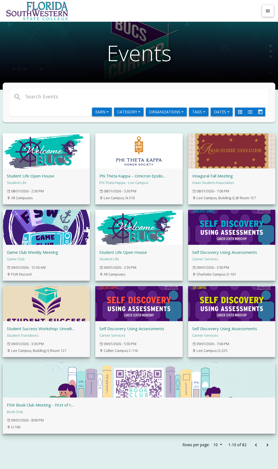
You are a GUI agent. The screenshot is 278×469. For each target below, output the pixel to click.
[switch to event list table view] (250, 112)
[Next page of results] (267, 445)
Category (127, 111)
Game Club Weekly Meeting (32, 252)
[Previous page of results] (256, 445)
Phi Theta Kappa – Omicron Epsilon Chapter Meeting (148, 176)
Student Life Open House (30, 176)
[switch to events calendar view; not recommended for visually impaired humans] (260, 112)
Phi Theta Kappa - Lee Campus (123, 182)
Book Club (15, 411)
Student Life (17, 182)
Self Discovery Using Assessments (224, 252)
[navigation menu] (268, 11)
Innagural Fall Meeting (212, 176)
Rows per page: (200, 444)
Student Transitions (22, 335)
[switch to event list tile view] (240, 112)
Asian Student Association (213, 182)
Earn (100, 111)
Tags (197, 111)
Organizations (165, 111)
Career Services (205, 259)
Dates (220, 111)
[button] (96, 96)
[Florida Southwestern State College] (131, 11)
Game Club (16, 259)
